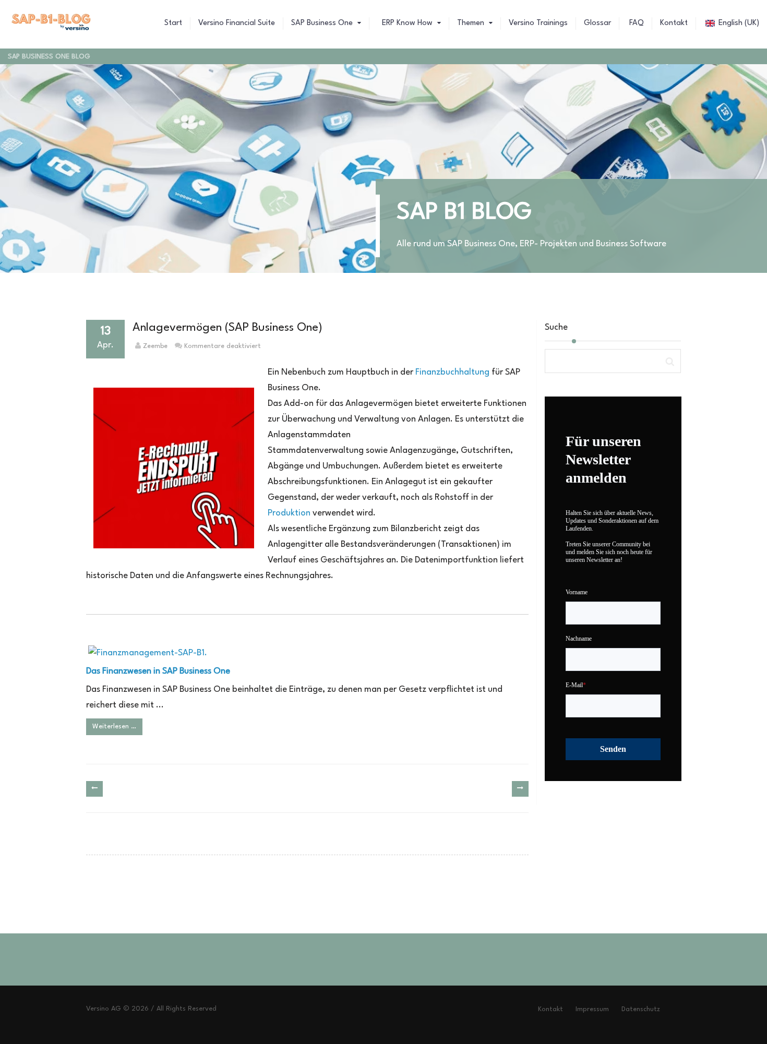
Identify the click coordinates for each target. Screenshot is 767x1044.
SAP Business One (323, 23)
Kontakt (674, 23)
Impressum (592, 1009)
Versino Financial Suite (236, 23)
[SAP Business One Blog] (51, 23)
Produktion (289, 513)
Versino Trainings (538, 23)
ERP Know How (407, 23)
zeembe (155, 346)
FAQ (635, 23)
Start (173, 23)
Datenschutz (640, 1009)
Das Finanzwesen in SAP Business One (158, 671)
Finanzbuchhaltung (452, 372)
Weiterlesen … (114, 726)
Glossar (597, 23)
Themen (471, 23)
